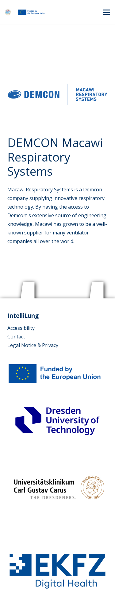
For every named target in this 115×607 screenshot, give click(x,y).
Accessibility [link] (21, 328)
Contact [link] (16, 336)
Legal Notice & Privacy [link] (32, 345)
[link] (8, 12)
